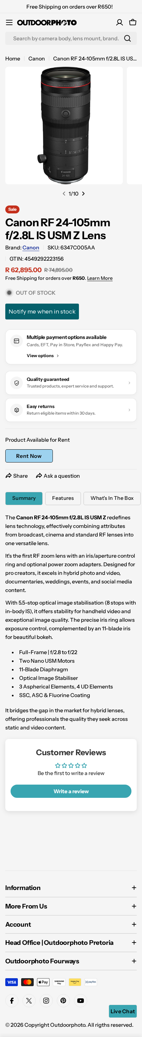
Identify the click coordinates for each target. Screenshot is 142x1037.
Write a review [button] (71, 791)
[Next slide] (83, 194)
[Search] (127, 38)
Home (12, 58)
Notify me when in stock (42, 311)
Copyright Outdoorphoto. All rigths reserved (78, 1024)
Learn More (100, 278)
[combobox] (71, 38)
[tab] (24, 498)
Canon (36, 58)
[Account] (120, 22)
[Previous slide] (64, 194)
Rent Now (29, 456)
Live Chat (123, 1011)
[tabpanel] (71, 622)
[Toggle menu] (9, 22)
